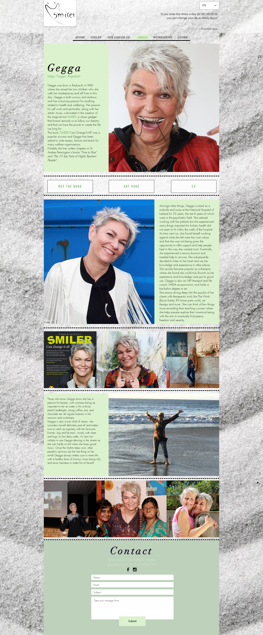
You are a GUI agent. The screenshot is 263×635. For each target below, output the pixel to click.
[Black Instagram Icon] (134, 569)
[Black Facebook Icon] (128, 569)
